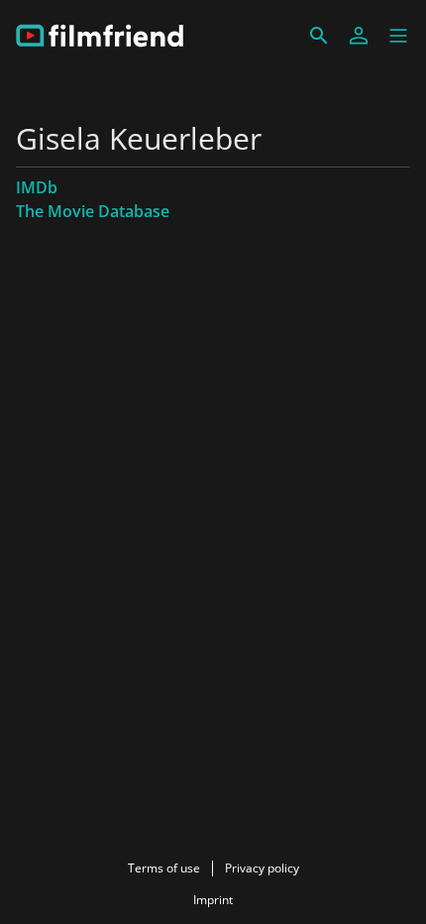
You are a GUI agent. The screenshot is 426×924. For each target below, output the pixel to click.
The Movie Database (92, 211)
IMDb (36, 187)
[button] (398, 36)
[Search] (319, 36)
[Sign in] (358, 36)
